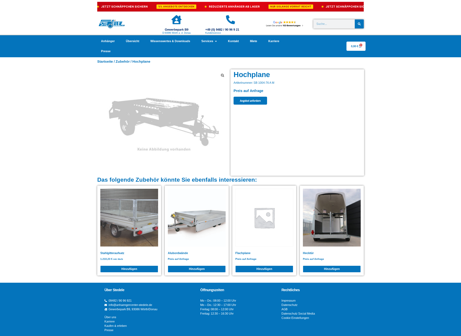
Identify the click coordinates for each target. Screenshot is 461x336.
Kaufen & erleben (115, 325)
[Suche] (359, 23)
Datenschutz (289, 304)
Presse (106, 51)
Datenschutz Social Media (298, 313)
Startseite (105, 61)
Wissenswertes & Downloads (170, 41)
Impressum (288, 300)
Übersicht (132, 41)
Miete (253, 41)
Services (207, 41)
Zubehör (123, 61)
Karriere (273, 41)
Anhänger (108, 41)
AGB (284, 309)
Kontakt (233, 41)
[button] (222, 75)
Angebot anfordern (250, 101)
